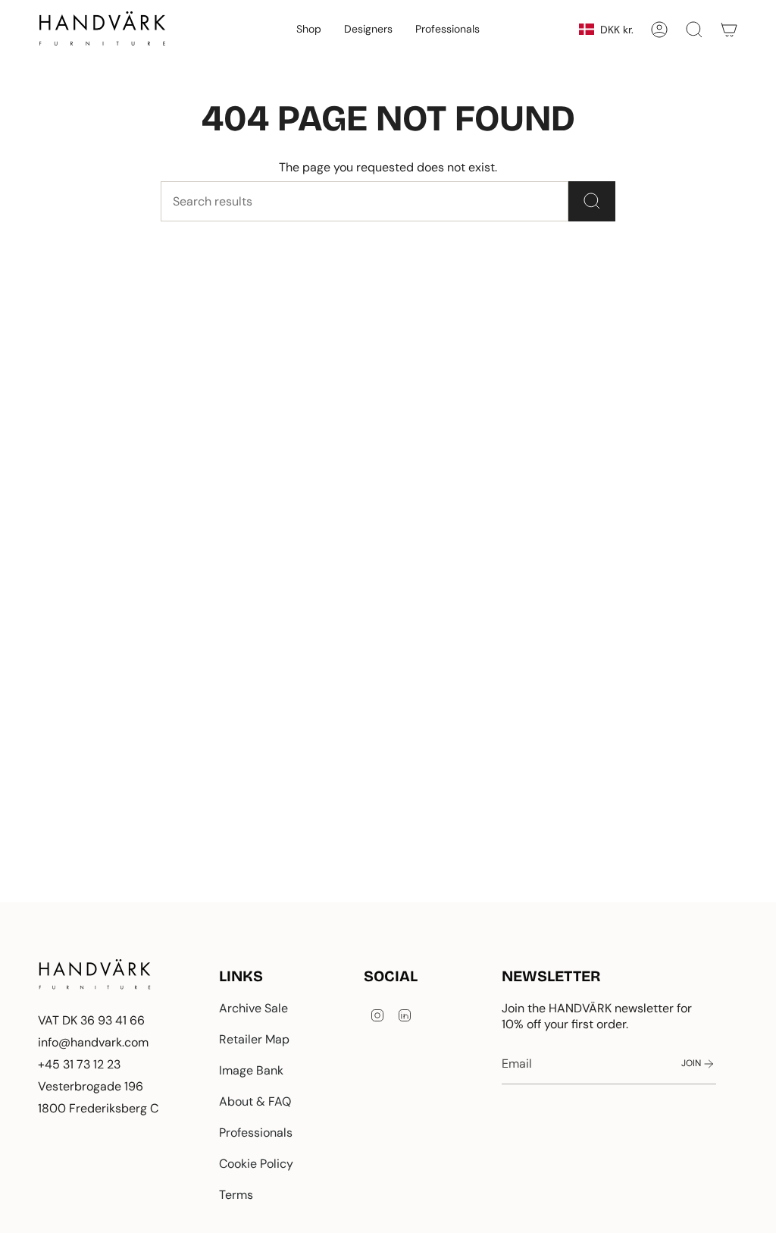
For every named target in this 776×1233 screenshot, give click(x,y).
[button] (309, 29)
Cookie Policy (256, 1164)
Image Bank (251, 1070)
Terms (236, 1195)
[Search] (591, 201)
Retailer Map (254, 1039)
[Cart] (729, 29)
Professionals (256, 1132)
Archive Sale (253, 1008)
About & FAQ (255, 1101)
